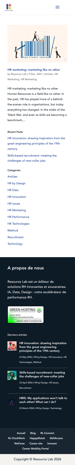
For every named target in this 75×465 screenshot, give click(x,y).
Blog (33, 433)
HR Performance (18, 217)
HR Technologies (18, 224)
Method (12, 230)
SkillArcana (56, 438)
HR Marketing (29, 79)
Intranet (52, 443)
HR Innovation (16, 197)
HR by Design (16, 183)
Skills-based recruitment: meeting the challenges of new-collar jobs (42, 374)
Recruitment (15, 237)
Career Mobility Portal (35, 448)
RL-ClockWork (16, 438)
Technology (14, 244)
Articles (48, 74)
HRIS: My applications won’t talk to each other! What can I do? (43, 400)
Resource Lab (19, 74)
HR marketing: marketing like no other (33, 70)
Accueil (21, 433)
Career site (35, 443)
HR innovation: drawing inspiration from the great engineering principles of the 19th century (36, 143)
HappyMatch (37, 438)
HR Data (12, 190)
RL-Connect (47, 433)
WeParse (19, 443)
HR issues (13, 203)
